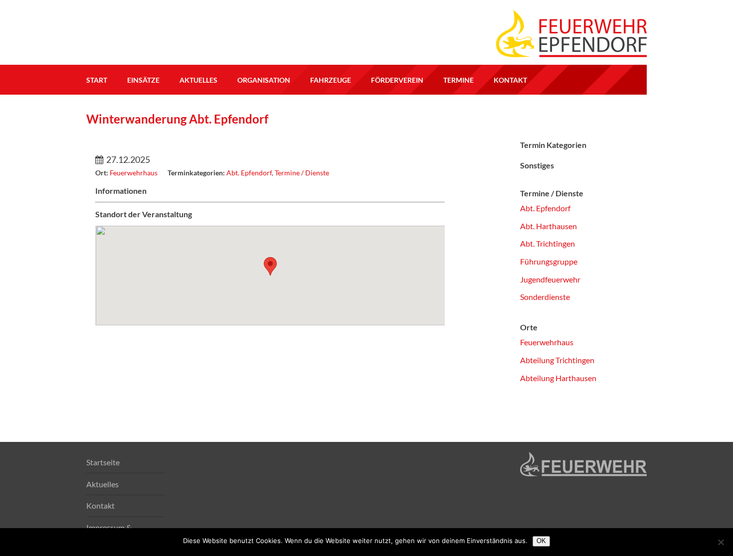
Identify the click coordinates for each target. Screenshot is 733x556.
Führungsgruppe (548, 261)
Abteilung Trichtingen (557, 360)
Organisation (263, 80)
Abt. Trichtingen (547, 243)
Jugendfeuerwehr (550, 279)
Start (96, 80)
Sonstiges (537, 165)
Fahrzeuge (330, 80)
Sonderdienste (545, 296)
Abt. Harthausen (548, 226)
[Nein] (721, 542)
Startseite (103, 462)
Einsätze (143, 80)
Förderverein (397, 80)
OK (541, 541)
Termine (458, 80)
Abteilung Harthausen (558, 378)
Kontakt (510, 80)
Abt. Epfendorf (249, 172)
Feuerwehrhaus (546, 342)
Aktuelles (198, 80)
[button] (270, 266)
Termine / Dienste (302, 172)
